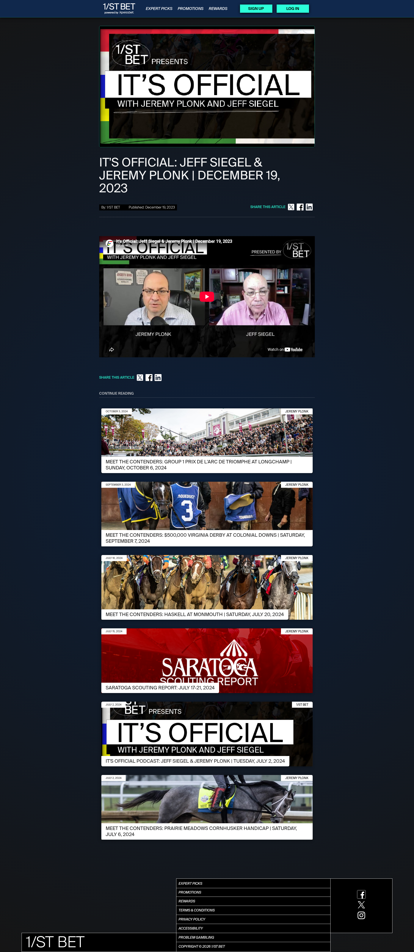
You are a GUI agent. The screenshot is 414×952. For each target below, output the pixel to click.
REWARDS (218, 9)
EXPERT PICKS (159, 9)
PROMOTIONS (191, 9)
